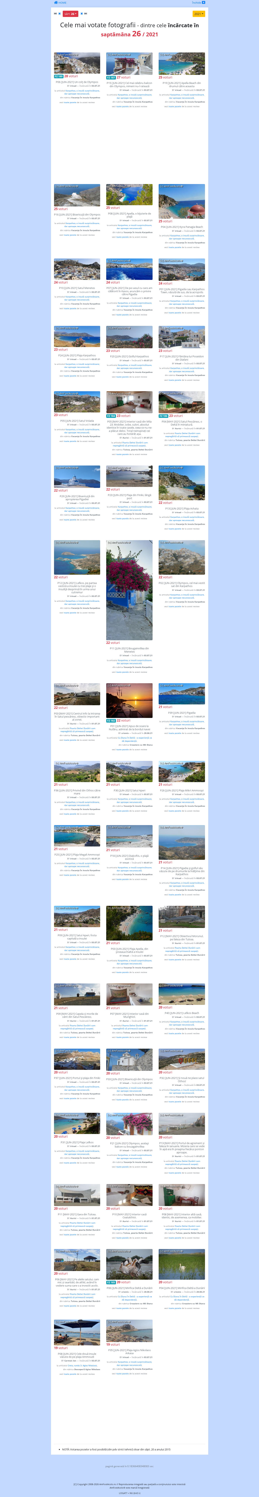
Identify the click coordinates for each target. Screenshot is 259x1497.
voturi (71, 76)
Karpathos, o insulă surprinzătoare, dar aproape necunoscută (82, 92)
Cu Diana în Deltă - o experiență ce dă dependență (135, 739)
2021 (197, 14)
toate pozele (70, 102)
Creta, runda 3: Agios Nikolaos (82, 1365)
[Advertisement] (129, 146)
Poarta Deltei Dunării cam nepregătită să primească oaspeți (130, 444)
